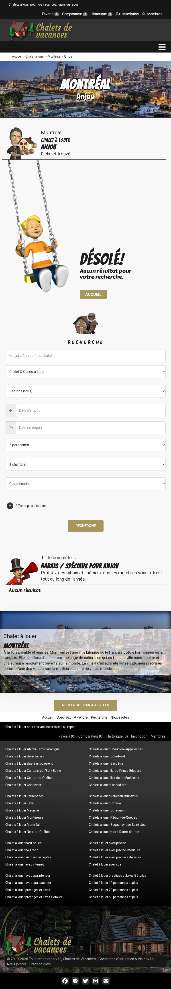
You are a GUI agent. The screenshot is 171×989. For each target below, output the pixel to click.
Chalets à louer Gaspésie (106, 763)
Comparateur (74, 14)
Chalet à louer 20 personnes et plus (113, 890)
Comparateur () (90, 736)
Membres (154, 14)
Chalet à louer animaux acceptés (28, 857)
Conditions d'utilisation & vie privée (126, 959)
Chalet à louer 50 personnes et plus (113, 897)
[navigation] (162, 47)
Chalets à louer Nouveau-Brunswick (113, 796)
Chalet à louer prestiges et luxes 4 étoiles (34, 897)
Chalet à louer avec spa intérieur (27, 875)
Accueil (17, 56)
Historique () (117, 736)
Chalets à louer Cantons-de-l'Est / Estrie (33, 770)
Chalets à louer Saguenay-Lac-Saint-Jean (118, 824)
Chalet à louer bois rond (21, 850)
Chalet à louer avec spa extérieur (28, 882)
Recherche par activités (85, 705)
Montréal (54, 56)
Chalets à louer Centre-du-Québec (29, 778)
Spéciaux (64, 717)
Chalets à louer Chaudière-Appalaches (116, 749)
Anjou (68, 56)
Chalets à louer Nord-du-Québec (27, 832)
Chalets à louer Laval (19, 803)
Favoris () (67, 736)
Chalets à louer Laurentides (24, 796)
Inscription (130, 14)
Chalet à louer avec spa (105, 864)
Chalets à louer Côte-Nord (107, 756)
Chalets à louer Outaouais (107, 810)
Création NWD (40, 964)
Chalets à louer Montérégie (24, 817)
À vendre (81, 717)
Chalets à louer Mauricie (22, 810)
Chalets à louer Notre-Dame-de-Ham (114, 832)
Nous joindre (16, 964)
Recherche (85, 526)
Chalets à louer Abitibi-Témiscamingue (32, 749)
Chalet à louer (35, 56)
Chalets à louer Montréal (22, 824)
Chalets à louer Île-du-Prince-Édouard (115, 770)
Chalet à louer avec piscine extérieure (115, 857)
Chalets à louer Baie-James (24, 756)
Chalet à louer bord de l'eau (24, 843)
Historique (101, 14)
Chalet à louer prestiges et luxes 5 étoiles (117, 875)
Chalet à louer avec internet (24, 864)
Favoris (49, 14)
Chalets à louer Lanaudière (107, 785)
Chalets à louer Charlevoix (23, 785)
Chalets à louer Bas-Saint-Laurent (29, 763)
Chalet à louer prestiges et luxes (27, 890)
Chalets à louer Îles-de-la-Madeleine (114, 778)
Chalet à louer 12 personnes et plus (113, 882)
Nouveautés (119, 717)
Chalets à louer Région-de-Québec (113, 817)
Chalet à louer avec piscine (107, 843)
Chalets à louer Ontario (105, 803)
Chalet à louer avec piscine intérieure (114, 850)
